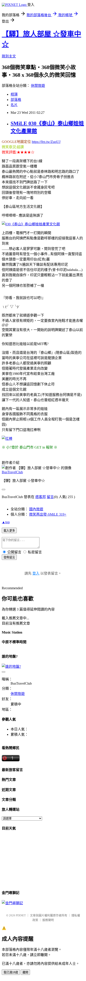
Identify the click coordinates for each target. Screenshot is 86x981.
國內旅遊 (36, 509)
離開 (25, 972)
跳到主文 (9, 56)
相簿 (14, 94)
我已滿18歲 (11, 972)
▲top (6, 522)
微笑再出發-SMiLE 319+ (47, 514)
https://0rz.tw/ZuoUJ (46, 142)
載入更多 (9, 530)
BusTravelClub (12, 472)
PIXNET (21, 915)
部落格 (16, 99)
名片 (14, 105)
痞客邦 (40, 497)
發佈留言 (9, 557)
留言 (50, 497)
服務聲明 (48, 920)
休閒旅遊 (38, 85)
